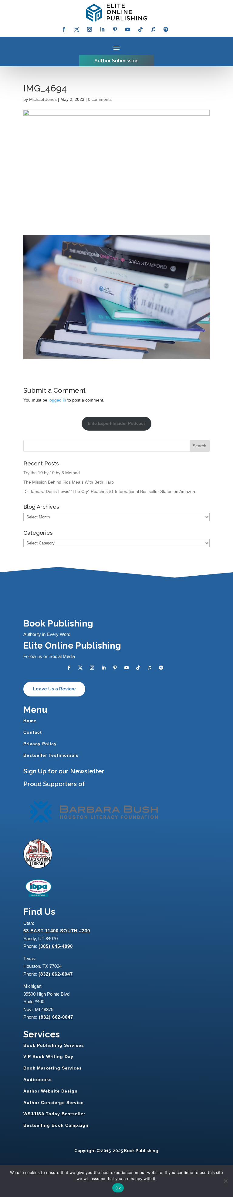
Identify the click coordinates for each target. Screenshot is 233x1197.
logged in (57, 400)
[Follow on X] (77, 29)
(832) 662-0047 (56, 974)
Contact (32, 732)
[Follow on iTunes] (153, 29)
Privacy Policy (40, 743)
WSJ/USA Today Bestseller (54, 1113)
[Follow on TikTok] (140, 29)
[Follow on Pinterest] (115, 29)
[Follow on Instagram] (89, 29)
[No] (225, 1181)
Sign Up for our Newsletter (63, 771)
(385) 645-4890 (56, 946)
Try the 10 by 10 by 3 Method (51, 472)
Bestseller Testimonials (51, 755)
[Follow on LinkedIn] (102, 29)
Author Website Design (50, 1091)
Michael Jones (43, 99)
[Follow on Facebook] (64, 29)
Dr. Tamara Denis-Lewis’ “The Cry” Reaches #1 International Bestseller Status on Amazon (109, 491)
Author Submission (116, 61)
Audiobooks (37, 1079)
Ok (118, 1187)
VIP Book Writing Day (48, 1056)
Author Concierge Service (53, 1102)
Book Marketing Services (52, 1068)
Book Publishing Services (53, 1045)
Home (29, 720)
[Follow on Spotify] (166, 29)
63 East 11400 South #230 (56, 930)
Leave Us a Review (54, 689)
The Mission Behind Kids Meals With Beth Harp (68, 482)
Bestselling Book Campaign (56, 1125)
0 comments (100, 99)
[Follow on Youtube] (128, 29)
